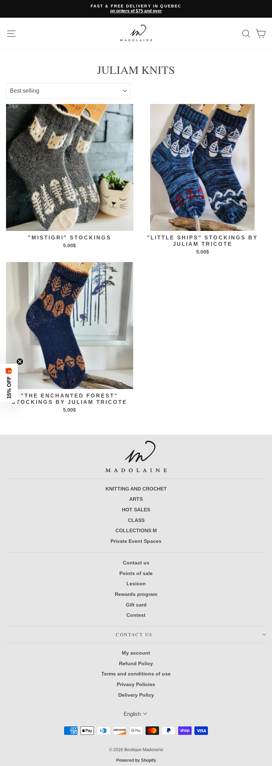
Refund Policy (136, 663)
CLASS (136, 520)
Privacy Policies (136, 684)
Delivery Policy (136, 695)
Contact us (136, 562)
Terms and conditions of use (136, 674)
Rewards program (136, 594)
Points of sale (136, 573)
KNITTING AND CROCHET (136, 489)
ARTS (136, 499)
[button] (9, 383)
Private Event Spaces (136, 541)
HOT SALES (136, 509)
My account (136, 653)
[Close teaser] (19, 361)
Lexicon (136, 583)
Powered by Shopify (136, 760)
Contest (136, 615)
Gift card (136, 605)
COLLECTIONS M (136, 530)
